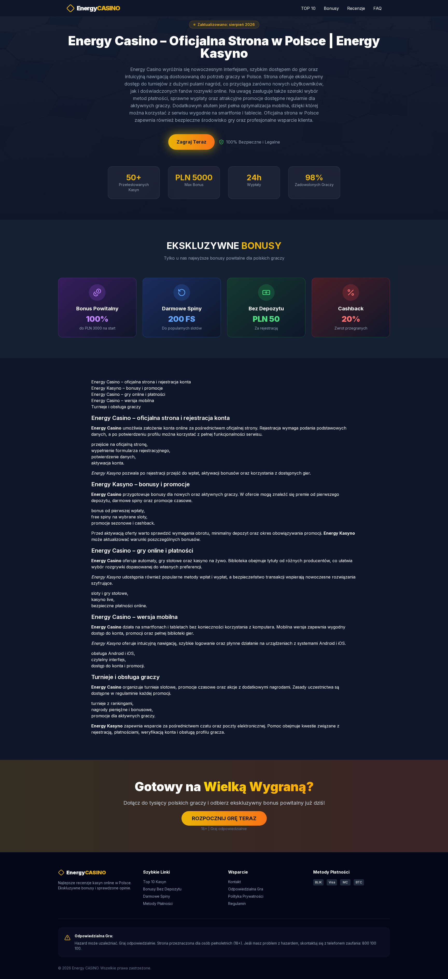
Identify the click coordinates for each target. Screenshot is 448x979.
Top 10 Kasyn (154, 882)
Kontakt (234, 882)
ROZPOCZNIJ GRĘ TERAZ (224, 818)
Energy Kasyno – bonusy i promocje (127, 388)
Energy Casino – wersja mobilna (122, 400)
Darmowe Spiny (156, 896)
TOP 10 (308, 8)
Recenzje (356, 8)
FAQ (377, 8)
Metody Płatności (158, 903)
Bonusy (331, 8)
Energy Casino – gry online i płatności (128, 394)
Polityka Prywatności (245, 896)
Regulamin (237, 903)
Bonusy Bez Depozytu (162, 889)
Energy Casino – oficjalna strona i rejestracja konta (141, 381)
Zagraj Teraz (191, 142)
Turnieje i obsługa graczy (116, 406)
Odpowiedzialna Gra (245, 889)
